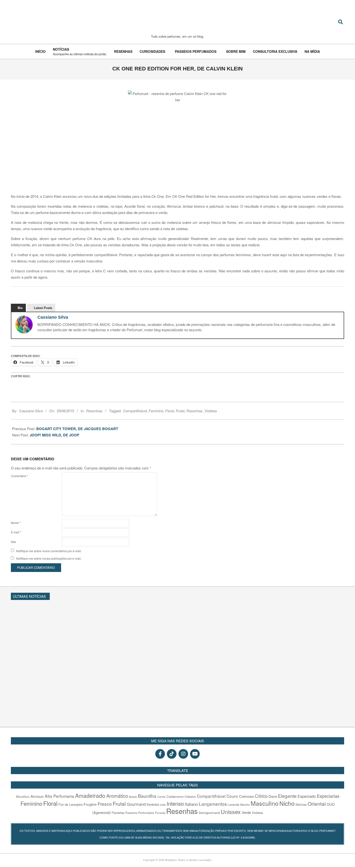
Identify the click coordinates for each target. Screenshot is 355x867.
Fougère (90, 804)
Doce (273, 796)
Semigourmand (209, 812)
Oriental (317, 803)
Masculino (264, 803)
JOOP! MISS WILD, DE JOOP (54, 435)
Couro (232, 796)
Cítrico (261, 796)
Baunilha (147, 795)
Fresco (105, 803)
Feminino (156, 410)
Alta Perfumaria (59, 796)
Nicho (287, 803)
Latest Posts (43, 307)
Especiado (307, 796)
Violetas (211, 410)
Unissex (231, 811)
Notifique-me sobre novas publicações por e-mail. (48, 558)
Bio (20, 307)
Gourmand (136, 804)
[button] (342, 595)
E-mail (16, 532)
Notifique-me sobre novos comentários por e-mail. (49, 551)
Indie (163, 804)
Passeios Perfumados (139, 813)
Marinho (245, 804)
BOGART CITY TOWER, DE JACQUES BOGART (77, 428)
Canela (161, 796)
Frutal (180, 410)
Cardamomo (175, 796)
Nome (16, 523)
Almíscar (37, 796)
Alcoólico (22, 796)
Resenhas (94, 410)
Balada (133, 796)
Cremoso (246, 796)
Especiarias (328, 796)
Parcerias (118, 812)
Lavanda (233, 804)
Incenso (153, 804)
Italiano (191, 804)
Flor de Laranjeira (70, 804)
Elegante (287, 795)
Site (13, 542)
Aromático (117, 795)
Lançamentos (213, 803)
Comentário (19, 476)
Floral (169, 410)
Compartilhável (135, 410)
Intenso (175, 803)
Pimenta (160, 813)
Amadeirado (90, 795)
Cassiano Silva (52, 317)
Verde (246, 812)
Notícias (301, 804)
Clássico (190, 796)
